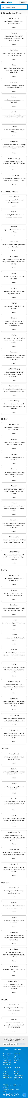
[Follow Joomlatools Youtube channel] (15, 1094)
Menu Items (14, 256)
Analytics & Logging (14, 158)
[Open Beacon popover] (24, 1095)
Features (14, 469)
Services (14, 1020)
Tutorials (14, 126)
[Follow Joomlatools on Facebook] (4, 1094)
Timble (6, 1087)
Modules (14, 318)
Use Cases (14, 112)
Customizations (14, 175)
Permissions (14, 50)
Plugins (14, 335)
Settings (14, 97)
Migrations (14, 33)
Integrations (14, 141)
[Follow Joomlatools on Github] (17, 1094)
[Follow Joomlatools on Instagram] (7, 1094)
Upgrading (14, 212)
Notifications (14, 966)
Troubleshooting (14, 401)
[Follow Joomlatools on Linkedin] (12, 1094)
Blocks (14, 65)
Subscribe (21, 1044)
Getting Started (14, 18)
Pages (10, 1089)
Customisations (14, 849)
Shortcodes (14, 82)
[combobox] (14, 7)
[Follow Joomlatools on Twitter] (9, 1094)
